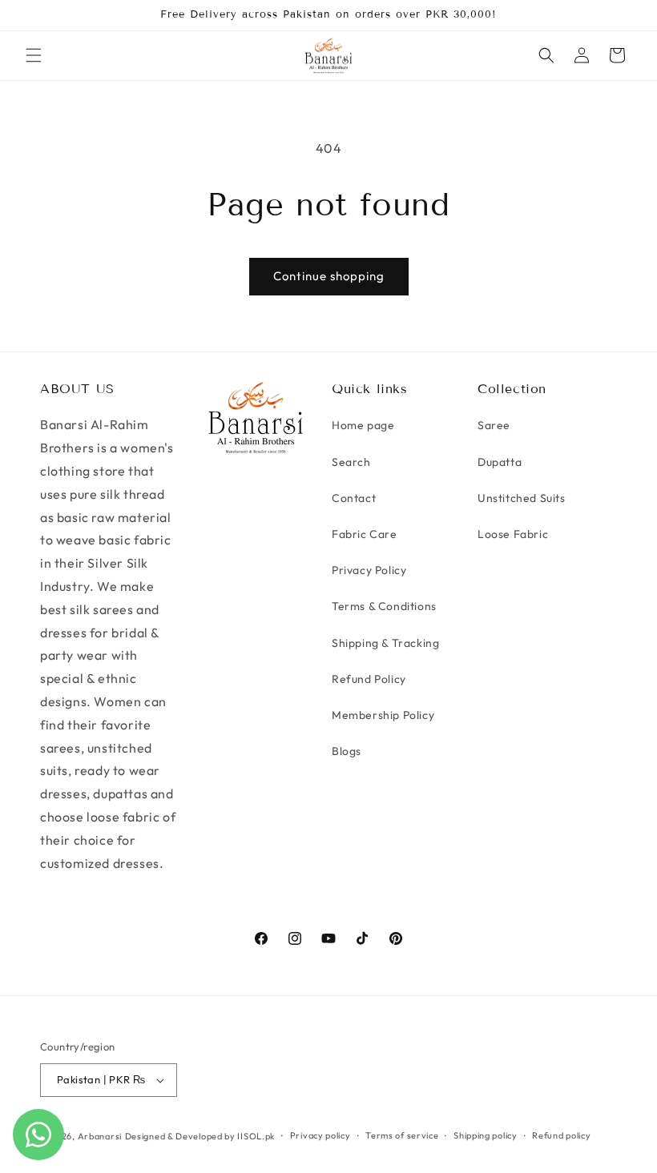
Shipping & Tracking (385, 643)
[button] (33, 55)
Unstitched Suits (522, 498)
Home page (363, 425)
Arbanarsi (100, 1136)
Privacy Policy (369, 570)
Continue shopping (329, 275)
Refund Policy (369, 679)
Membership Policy (383, 715)
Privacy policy (320, 1135)
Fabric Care (364, 534)
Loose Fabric (513, 534)
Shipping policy (485, 1135)
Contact (354, 498)
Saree (494, 425)
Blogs (346, 751)
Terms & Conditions (384, 606)
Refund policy (561, 1135)
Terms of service (401, 1135)
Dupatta (500, 462)
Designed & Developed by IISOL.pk (200, 1136)
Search (351, 462)
